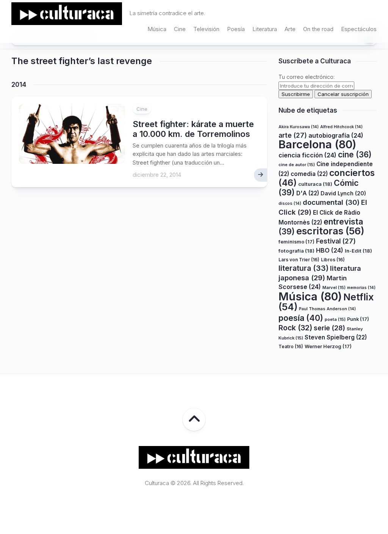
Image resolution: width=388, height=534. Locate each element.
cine (355, 154)
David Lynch (343, 193)
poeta (335, 319)
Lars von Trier (298, 259)
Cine (180, 29)
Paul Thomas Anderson (327, 308)
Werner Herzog (328, 346)
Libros (333, 259)
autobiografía (335, 135)
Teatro (290, 346)
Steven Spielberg (336, 337)
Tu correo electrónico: (306, 77)
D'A (307, 193)
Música (156, 29)
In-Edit (358, 251)
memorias (361, 287)
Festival (336, 241)
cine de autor (296, 164)
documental (331, 202)
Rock (295, 327)
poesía (300, 318)
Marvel (334, 287)
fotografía (296, 251)
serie (329, 328)
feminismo (296, 242)
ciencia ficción (307, 155)
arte (292, 135)
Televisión (206, 29)
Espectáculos (359, 29)
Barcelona (317, 144)
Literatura (264, 29)
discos (289, 203)
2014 (18, 84)
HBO (329, 250)
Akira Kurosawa (298, 126)
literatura (303, 268)
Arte (290, 29)
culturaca (315, 184)
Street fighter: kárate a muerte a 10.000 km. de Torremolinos (193, 129)
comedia (309, 173)
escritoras (330, 231)
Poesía (236, 29)
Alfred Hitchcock (341, 126)
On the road (318, 29)
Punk (358, 319)
